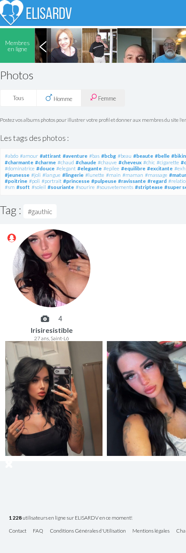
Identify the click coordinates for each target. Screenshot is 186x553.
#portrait (51, 181)
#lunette (94, 175)
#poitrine (16, 181)
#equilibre (133, 168)
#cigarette (168, 162)
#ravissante (132, 181)
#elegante (89, 168)
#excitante (160, 168)
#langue (51, 175)
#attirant (50, 156)
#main (113, 175)
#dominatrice (20, 168)
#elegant (66, 168)
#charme (45, 162)
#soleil (39, 187)
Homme (62, 98)
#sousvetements (114, 187)
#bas (94, 156)
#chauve (107, 162)
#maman (132, 175)
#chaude (86, 162)
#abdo (11, 156)
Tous (18, 97)
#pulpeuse (103, 181)
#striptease (149, 187)
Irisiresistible (52, 330)
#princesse (76, 181)
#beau (124, 156)
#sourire (85, 187)
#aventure (75, 156)
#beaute (143, 156)
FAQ (38, 531)
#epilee (111, 168)
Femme (106, 98)
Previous (43, 45)
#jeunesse (17, 175)
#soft (23, 187)
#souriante (61, 187)
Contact (17, 531)
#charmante (19, 162)
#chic (149, 162)
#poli (34, 181)
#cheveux (130, 162)
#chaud (66, 162)
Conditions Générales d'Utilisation (88, 531)
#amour (29, 156)
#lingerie (72, 175)
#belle (162, 156)
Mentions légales (151, 531)
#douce (45, 168)
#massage (156, 175)
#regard (157, 181)
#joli (36, 175)
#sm (10, 187)
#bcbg (108, 156)
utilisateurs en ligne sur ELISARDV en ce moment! (70, 518)
